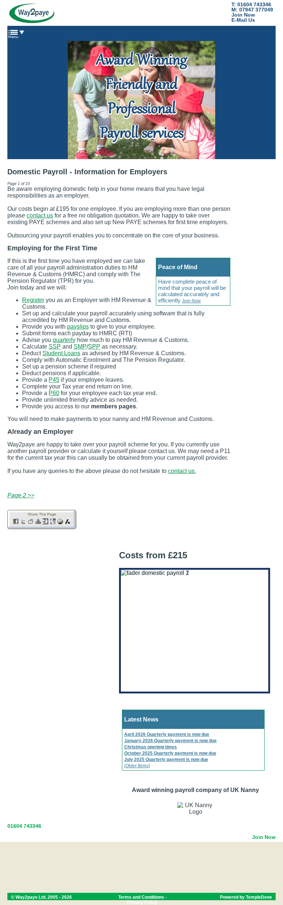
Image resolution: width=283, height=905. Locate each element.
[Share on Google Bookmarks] (53, 522)
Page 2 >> (20, 495)
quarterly (64, 340)
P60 (54, 393)
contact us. (182, 471)
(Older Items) (137, 765)
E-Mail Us (243, 20)
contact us (40, 215)
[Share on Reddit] (31, 522)
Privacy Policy (142, 902)
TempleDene (259, 897)
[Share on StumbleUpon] (60, 522)
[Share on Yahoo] (38, 522)
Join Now (243, 15)
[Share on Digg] (46, 522)
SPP (94, 346)
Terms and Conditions (141, 897)
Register (33, 300)
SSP (55, 346)
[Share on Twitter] (24, 522)
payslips (78, 326)
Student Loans (61, 353)
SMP (80, 346)
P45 (54, 380)
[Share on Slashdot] (68, 522)
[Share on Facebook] (16, 522)
